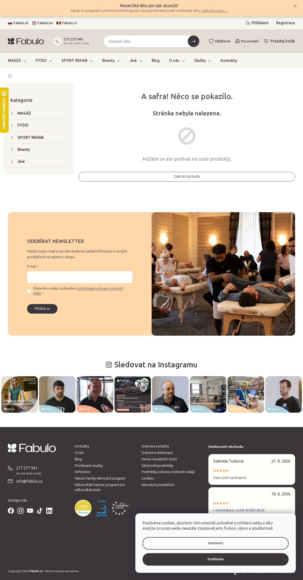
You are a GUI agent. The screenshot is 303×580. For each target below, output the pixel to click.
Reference (83, 472)
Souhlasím (215, 559)
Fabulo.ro (69, 23)
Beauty (23, 149)
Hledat (193, 41)
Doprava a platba (155, 446)
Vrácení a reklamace (157, 453)
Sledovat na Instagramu (155, 364)
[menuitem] (17, 60)
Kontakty (82, 446)
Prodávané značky (89, 465)
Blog (78, 459)
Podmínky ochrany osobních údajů (168, 472)
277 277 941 (73, 39)
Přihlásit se (42, 309)
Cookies (148, 478)
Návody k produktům (158, 485)
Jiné (21, 161)
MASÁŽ (24, 113)
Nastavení (215, 543)
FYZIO (23, 125)
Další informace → (214, 10)
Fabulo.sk (21, 23)
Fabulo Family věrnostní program (100, 478)
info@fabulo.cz (29, 481)
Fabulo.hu (45, 23)
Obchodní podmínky (157, 465)
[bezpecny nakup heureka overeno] (83, 508)
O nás (79, 453)
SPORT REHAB (30, 137)
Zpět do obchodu (187, 177)
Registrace (285, 23)
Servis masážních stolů (159, 459)
